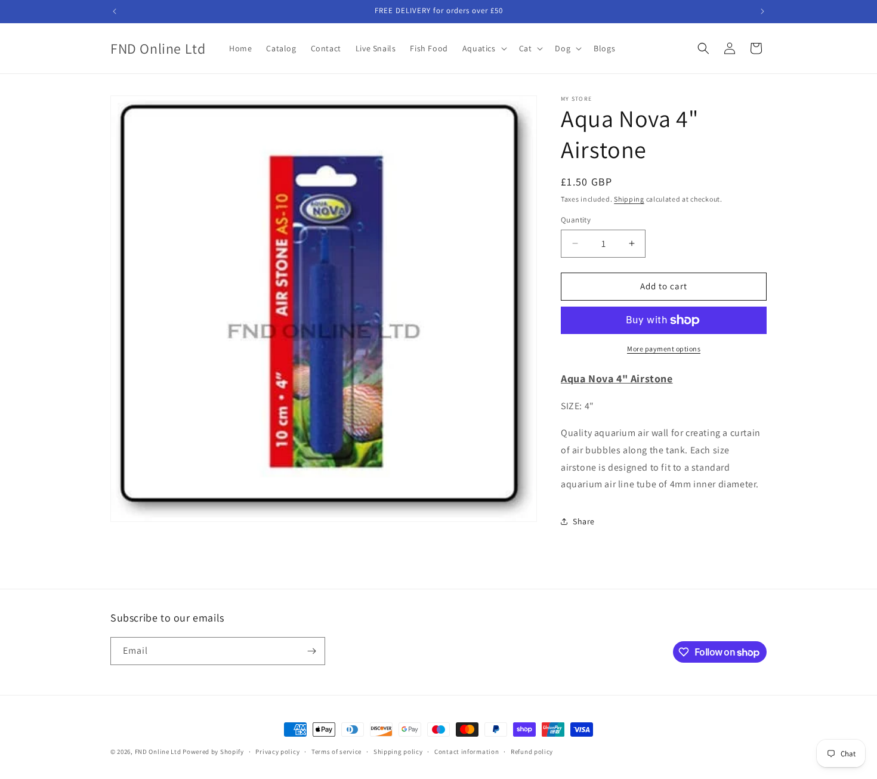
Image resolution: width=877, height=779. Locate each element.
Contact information (466, 751)
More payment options (663, 348)
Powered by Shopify (213, 751)
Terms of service (336, 751)
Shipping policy (398, 751)
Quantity (576, 220)
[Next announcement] (762, 11)
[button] (483, 48)
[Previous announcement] (114, 11)
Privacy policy (277, 751)
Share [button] (584, 521)
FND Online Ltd (158, 751)
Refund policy (532, 751)
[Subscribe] (311, 651)
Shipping (629, 198)
